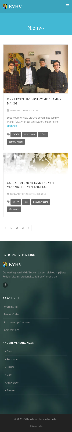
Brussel (11, 367)
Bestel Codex (11, 314)
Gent (9, 351)
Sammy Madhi (16, 142)
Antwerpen (12, 359)
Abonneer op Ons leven (17, 322)
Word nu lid (10, 307)
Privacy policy (37, 426)
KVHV (15, 135)
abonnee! (12, 126)
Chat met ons (11, 330)
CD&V (43, 135)
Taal (26, 202)
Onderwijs (14, 209)
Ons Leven (29, 135)
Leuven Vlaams (40, 202)
